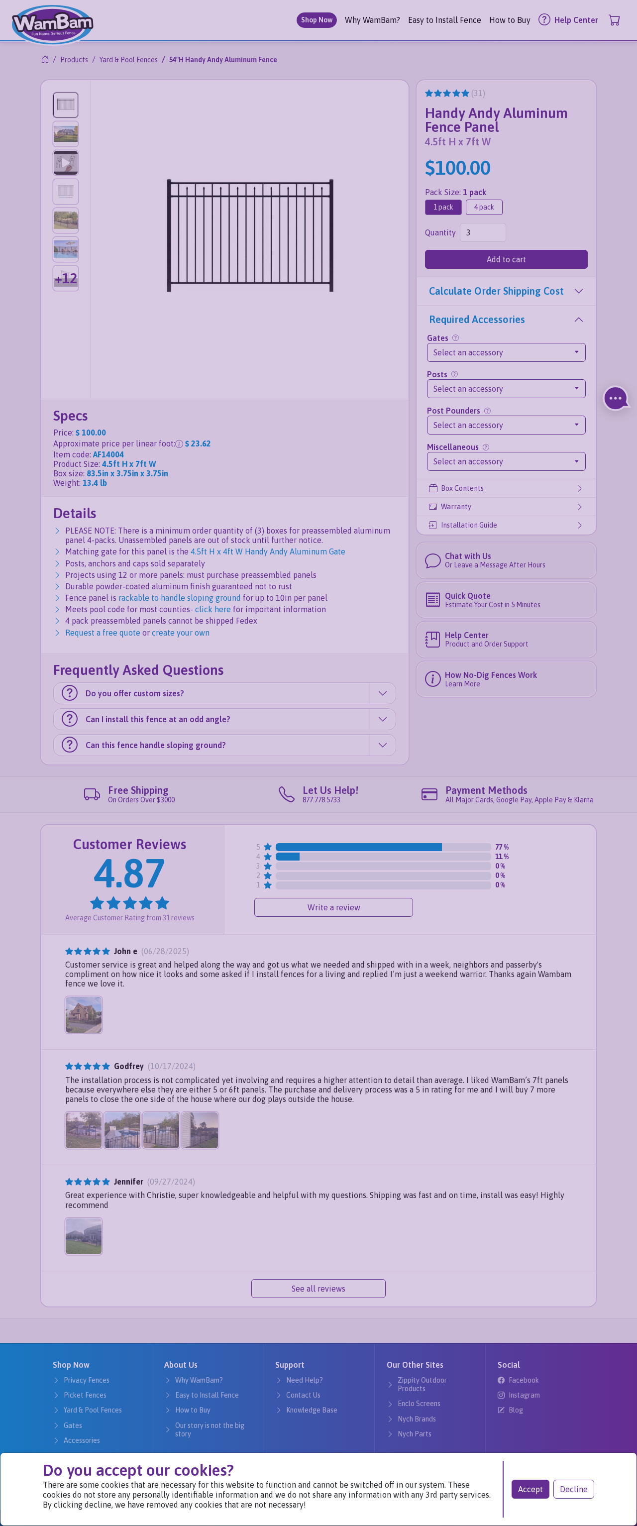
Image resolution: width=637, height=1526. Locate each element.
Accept (530, 1489)
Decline (574, 1489)
